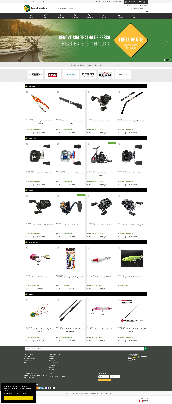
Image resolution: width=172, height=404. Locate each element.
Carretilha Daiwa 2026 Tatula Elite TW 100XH (40, 225)
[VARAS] (45, 15)
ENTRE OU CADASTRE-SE (103, 1)
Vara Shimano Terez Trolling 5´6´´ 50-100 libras (132, 121)
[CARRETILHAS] (60, 15)
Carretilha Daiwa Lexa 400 (101, 121)
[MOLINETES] (75, 15)
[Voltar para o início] (36, 8)
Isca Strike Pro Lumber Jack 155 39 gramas (101, 277)
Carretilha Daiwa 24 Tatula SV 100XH (101, 225)
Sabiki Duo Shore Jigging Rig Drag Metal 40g (70, 277)
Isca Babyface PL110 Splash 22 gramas (132, 277)
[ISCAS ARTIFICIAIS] (118, 15)
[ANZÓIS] (104, 15)
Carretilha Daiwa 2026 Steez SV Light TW (132, 225)
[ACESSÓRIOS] (89, 15)
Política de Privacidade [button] (20, 393)
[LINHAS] (31, 15)
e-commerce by (143, 398)
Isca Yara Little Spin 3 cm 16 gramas (40, 277)
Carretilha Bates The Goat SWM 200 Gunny (71, 173)
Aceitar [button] (18, 398)
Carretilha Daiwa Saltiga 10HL (71, 225)
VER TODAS (123, 75)
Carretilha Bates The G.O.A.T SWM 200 (40, 173)
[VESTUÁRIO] (133, 15)
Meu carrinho (126, 2)
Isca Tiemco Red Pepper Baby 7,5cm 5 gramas (101, 329)
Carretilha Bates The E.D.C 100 (132, 173)
